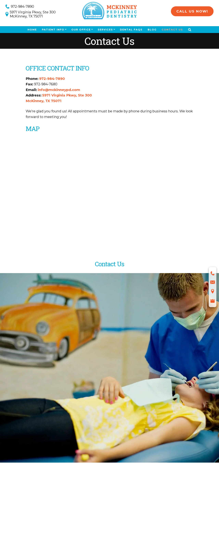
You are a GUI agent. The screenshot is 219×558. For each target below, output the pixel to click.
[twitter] (38, 504)
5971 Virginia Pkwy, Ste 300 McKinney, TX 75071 (33, 14)
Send (28, 404)
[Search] (189, 29)
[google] (46, 505)
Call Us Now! (192, 11)
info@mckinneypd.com (59, 90)
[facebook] (31, 505)
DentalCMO (122, 541)
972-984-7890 (22, 6)
